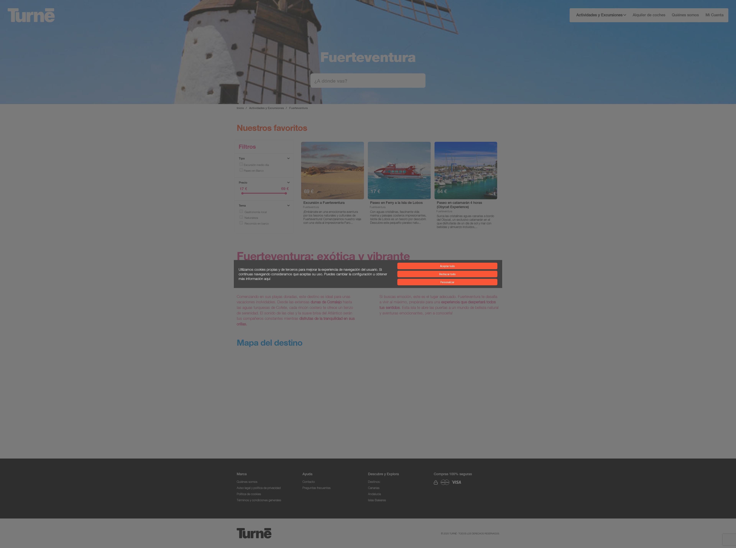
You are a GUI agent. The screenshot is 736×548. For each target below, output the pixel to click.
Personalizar (447, 282)
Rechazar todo (447, 274)
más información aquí (254, 278)
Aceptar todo (447, 266)
